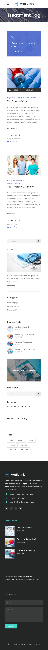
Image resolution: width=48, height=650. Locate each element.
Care (27, 98)
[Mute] (32, 90)
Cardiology (20, 98)
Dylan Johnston (14, 139)
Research (20, 180)
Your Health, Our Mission (20, 186)
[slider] (37, 90)
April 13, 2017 (19, 337)
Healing (21, 441)
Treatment (34, 98)
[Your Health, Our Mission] (24, 165)
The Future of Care (17, 101)
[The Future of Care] (24, 78)
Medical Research (22, 327)
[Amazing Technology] (10, 344)
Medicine (10, 183)
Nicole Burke (13, 224)
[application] (24, 90)
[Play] (10, 90)
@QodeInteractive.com (30, 579)
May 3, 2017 (11, 98)
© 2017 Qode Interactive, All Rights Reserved (24, 644)
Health (31, 441)
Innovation (24, 445)
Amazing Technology (23, 342)
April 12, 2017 (19, 329)
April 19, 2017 (11, 180)
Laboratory (11, 306)
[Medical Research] (10, 329)
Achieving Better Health (24, 334)
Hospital (12, 445)
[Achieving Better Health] (10, 336)
